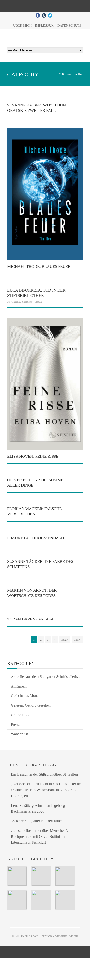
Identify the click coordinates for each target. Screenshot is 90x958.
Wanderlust (19, 734)
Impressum (44, 25)
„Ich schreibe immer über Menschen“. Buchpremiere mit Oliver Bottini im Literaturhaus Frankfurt (39, 836)
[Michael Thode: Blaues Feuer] (45, 194)
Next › (64, 639)
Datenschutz (69, 25)
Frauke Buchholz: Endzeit (36, 538)
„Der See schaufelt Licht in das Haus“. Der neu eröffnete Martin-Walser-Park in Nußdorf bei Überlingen (47, 790)
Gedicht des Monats (26, 696)
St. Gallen (13, 301)
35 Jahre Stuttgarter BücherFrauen (37, 821)
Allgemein (19, 686)
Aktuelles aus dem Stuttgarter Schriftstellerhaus (46, 677)
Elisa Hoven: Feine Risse (32, 456)
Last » (77, 639)
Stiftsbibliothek (32, 301)
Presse (15, 724)
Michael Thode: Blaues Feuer (39, 266)
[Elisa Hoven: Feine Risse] (45, 384)
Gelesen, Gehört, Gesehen (31, 705)
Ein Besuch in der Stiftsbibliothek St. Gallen (44, 774)
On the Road (20, 715)
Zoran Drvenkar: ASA (30, 619)
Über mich (22, 25)
